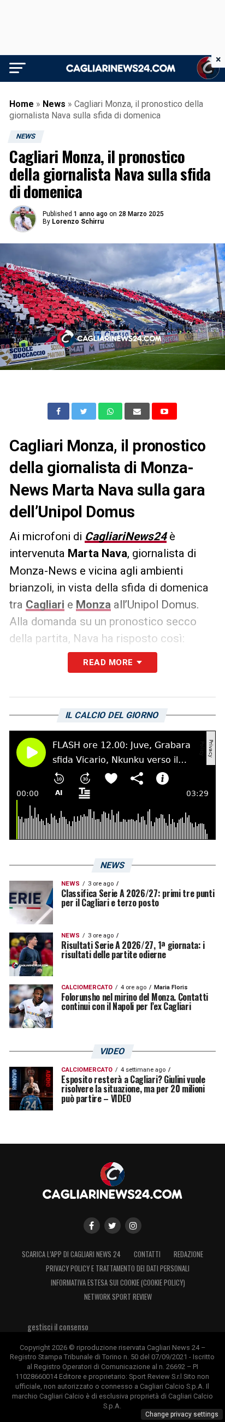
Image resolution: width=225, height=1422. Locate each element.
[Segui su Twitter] (112, 1225)
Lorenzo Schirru (78, 221)
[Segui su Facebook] (92, 1225)
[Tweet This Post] (85, 411)
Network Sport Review (118, 1297)
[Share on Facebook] (60, 411)
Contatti (147, 1254)
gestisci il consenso (57, 1327)
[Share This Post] (111, 411)
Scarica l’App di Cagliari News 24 (71, 1254)
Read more (108, 662)
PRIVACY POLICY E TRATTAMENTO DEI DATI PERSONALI (118, 1268)
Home (21, 104)
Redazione (188, 1254)
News (54, 104)
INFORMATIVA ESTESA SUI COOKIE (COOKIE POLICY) (118, 1282)
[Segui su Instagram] (133, 1225)
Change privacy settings (181, 1414)
